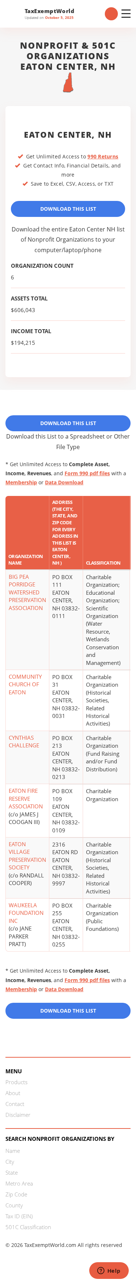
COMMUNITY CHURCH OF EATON (25, 684)
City (9, 1161)
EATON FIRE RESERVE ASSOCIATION (26, 798)
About (12, 1093)
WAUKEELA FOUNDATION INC (26, 912)
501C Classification (28, 1227)
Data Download (64, 482)
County (14, 1205)
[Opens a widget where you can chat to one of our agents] (109, 1271)
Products (16, 1082)
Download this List (68, 1010)
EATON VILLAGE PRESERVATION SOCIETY (27, 855)
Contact (14, 1103)
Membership (21, 482)
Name (12, 1150)
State (11, 1172)
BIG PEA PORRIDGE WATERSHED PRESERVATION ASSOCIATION (27, 592)
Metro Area (19, 1183)
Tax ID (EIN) (19, 1216)
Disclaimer (17, 1114)
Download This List (68, 208)
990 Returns (102, 156)
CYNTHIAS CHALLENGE (24, 741)
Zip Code (16, 1194)
